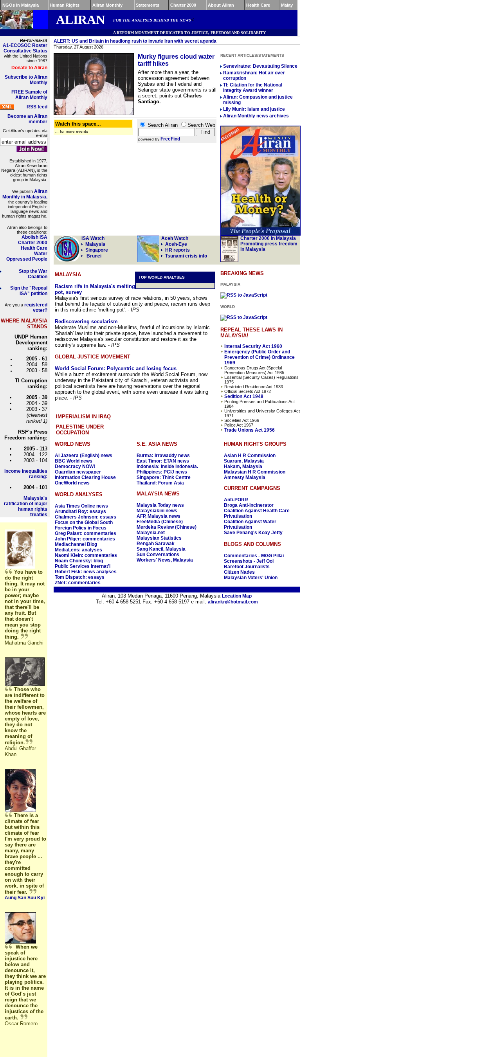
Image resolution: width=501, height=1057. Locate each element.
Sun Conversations (158, 554)
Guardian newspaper (78, 472)
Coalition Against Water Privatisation (250, 524)
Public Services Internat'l (82, 566)
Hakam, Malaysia (243, 466)
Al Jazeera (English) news (83, 455)
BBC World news (73, 461)
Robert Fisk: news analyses (86, 571)
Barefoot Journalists (247, 566)
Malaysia (95, 244)
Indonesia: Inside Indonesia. (167, 466)
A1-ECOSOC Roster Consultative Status (25, 48)
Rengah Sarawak (156, 543)
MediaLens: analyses (78, 550)
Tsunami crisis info (186, 256)
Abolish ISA (34, 237)
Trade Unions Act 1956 (249, 430)
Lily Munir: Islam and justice (254, 109)
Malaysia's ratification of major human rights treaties (25, 506)
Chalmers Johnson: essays (85, 517)
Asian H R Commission (250, 455)
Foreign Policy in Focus (80, 528)
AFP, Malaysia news (158, 516)
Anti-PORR (236, 499)
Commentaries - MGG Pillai (254, 555)
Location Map (237, 596)
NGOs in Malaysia (20, 5)
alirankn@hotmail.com (233, 602)
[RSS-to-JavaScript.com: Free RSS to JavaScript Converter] (243, 295)
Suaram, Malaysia (244, 461)
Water (40, 253)
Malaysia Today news (160, 505)
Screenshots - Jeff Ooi (249, 561)
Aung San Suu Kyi (25, 897)
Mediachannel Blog (76, 544)
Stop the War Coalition (33, 273)
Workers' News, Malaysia (165, 560)
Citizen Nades (239, 572)
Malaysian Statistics (159, 538)
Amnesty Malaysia (244, 477)
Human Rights (64, 5)
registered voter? (35, 307)
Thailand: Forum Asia (160, 483)
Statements (147, 5)
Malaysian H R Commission (254, 472)
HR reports (177, 250)
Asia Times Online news (81, 506)
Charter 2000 (183, 5)
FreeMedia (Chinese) (160, 521)
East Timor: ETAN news (163, 461)
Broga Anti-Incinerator (249, 505)
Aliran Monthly (107, 5)
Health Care (258, 5)
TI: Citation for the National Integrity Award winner (252, 87)
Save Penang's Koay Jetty (253, 532)
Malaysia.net (151, 532)
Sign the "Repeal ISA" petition (28, 290)
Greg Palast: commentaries (85, 533)
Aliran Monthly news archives (256, 116)
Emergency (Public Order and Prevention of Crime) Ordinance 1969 (259, 357)
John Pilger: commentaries (85, 539)
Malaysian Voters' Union (251, 577)
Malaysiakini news (157, 510)
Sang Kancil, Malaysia (161, 549)
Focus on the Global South (84, 522)
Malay (287, 5)
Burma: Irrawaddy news (163, 455)
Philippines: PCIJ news (162, 472)
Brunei (93, 256)
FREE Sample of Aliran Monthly (29, 94)
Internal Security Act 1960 (253, 346)
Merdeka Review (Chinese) (166, 527)
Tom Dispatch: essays (80, 577)
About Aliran (221, 5)
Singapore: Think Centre (164, 477)
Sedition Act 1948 (243, 396)
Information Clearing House (85, 477)
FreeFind (170, 139)
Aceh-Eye (174, 241)
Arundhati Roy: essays (80, 511)
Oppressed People (26, 259)
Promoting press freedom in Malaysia (268, 244)
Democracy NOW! (75, 466)
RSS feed (37, 107)
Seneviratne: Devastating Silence (260, 66)
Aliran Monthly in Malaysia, (24, 194)
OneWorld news (72, 483)
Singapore (96, 250)
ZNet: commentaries (78, 582)
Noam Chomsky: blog (79, 561)
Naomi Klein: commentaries (86, 555)
